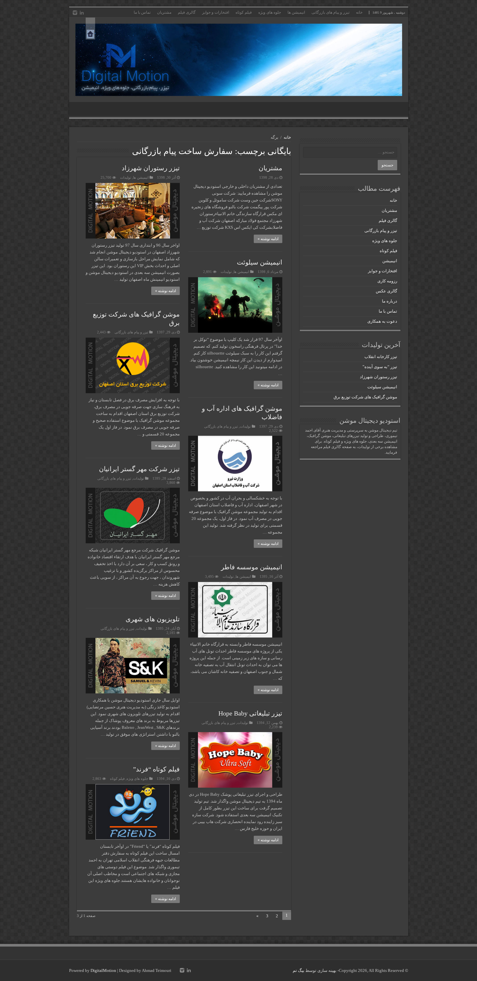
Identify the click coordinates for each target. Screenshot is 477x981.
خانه (359, 12)
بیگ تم (298, 970)
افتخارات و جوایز (215, 12)
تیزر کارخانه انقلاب (380, 356)
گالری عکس (386, 291)
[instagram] (75, 13)
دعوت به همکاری (382, 321)
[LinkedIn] (81, 13)
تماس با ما (142, 12)
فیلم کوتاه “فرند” (156, 769)
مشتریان (164, 12)
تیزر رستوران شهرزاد (151, 168)
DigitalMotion (103, 970)
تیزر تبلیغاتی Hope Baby (250, 713)
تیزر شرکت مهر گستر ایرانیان (139, 468)
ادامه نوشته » (268, 239)
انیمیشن (389, 260)
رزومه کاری (387, 280)
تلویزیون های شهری (153, 619)
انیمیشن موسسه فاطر (251, 567)
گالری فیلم (187, 12)
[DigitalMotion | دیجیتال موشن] (238, 60)
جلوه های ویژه (269, 12)
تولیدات (125, 177)
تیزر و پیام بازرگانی (380, 230)
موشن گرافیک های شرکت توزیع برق (365, 396)
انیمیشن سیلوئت (259, 262)
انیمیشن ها (296, 12)
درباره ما (389, 301)
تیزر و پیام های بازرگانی (330, 12)
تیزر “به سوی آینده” (379, 366)
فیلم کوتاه (244, 12)
